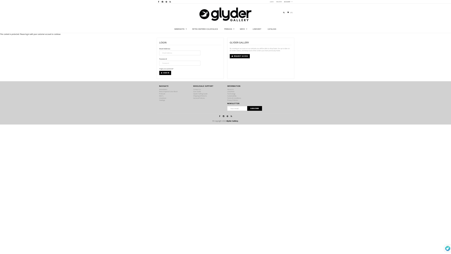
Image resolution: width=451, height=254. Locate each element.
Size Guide (197, 91)
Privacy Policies (232, 100)
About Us (230, 89)
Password (163, 59)
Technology (231, 94)
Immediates (163, 89)
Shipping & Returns (200, 96)
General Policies (199, 98)
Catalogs (162, 100)
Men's (161, 96)
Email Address (164, 49)
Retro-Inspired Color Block (168, 91)
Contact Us (197, 89)
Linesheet (162, 98)
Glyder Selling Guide (200, 94)
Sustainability (231, 96)
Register (279, 2)
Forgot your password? (166, 69)
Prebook (162, 94)
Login (272, 2)
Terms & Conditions (234, 98)
